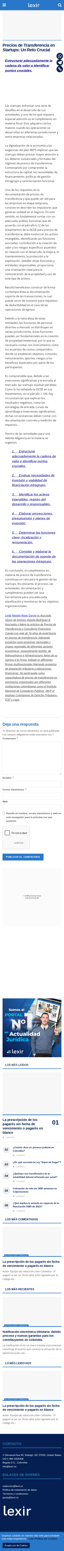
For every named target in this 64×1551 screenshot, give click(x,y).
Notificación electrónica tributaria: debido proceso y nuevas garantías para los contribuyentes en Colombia (32, 1336)
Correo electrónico (15, 789)
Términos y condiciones (15, 1493)
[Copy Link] (59, 69)
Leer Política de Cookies (43, 1538)
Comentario (10, 738)
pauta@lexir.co (11, 1497)
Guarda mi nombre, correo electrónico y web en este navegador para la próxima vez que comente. (33, 817)
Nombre (8, 777)
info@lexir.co (9, 1466)
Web (5, 801)
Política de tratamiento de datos (20, 1489)
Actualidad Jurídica (16, 1256)
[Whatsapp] (59, 56)
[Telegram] (59, 62)
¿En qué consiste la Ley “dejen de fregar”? (37, 1162)
